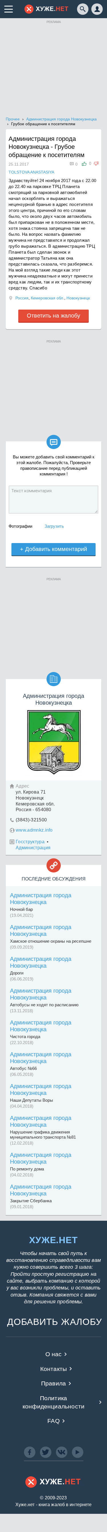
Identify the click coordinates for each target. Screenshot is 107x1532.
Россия (22, 298)
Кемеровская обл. (47, 298)
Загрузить (54, 526)
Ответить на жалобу (53, 315)
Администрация (33, 847)
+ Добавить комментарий (53, 549)
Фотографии (20, 526)
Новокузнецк (78, 298)
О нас (53, 1354)
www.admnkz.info (34, 830)
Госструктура (30, 841)
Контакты (53, 1369)
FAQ (53, 1421)
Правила (53, 1383)
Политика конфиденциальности (53, 1402)
